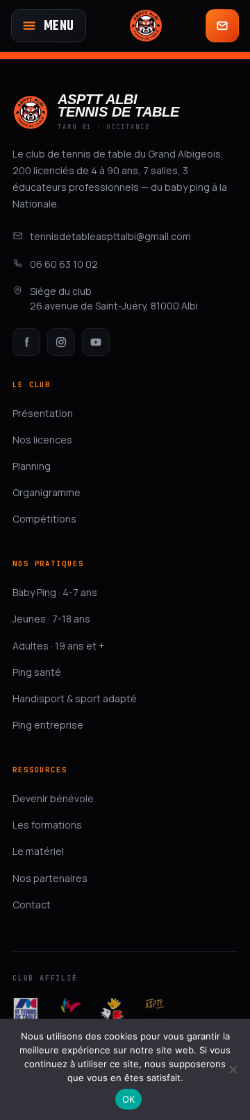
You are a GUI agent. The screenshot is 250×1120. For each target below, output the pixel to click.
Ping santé (36, 672)
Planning (31, 466)
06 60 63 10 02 (64, 264)
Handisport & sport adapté (74, 698)
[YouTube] (96, 342)
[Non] (233, 1069)
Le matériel (38, 851)
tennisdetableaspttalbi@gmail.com (110, 236)
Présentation (42, 413)
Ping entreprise (47, 724)
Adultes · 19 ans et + (58, 645)
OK (128, 1099)
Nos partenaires (50, 878)
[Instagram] (61, 342)
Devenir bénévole (53, 798)
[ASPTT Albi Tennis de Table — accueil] (145, 25)
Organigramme (46, 492)
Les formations (47, 824)
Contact (31, 904)
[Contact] (222, 25)
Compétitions (44, 518)
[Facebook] (26, 342)
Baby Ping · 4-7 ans (54, 592)
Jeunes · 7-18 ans (51, 618)
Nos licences (42, 439)
